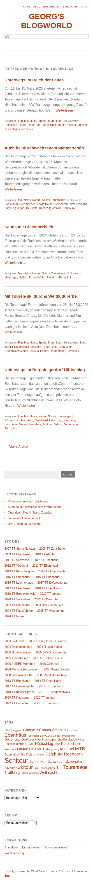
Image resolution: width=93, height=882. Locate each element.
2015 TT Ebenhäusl (17, 577)
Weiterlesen (66, 110)
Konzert (67, 743)
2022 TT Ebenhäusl (17, 605)
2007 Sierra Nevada (57, 669)
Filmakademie (68, 735)
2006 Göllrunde (49, 663)
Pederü (44, 351)
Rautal (62, 125)
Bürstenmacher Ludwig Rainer (34, 204)
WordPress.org (14, 853)
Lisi (31, 749)
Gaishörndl (61, 204)
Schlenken (37, 761)
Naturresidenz (78, 204)
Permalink (27, 129)
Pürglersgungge (14, 208)
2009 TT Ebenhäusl (17, 554)
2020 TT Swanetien (17, 599)
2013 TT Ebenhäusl (45, 565)
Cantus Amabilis (52, 730)
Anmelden (11, 847)
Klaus (57, 744)
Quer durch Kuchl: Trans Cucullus (30, 512)
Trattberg (12, 772)
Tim (59, 768)
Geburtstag (13, 739)
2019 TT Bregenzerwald (20, 593)
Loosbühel (11, 424)
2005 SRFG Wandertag (50, 652)
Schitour (47, 424)
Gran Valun (65, 346)
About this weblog (46, 6)
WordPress (38, 871)
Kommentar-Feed (56, 847)
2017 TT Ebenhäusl (17, 588)
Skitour (71, 125)
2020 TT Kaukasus (17, 697)
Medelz (23, 277)
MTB (80, 748)
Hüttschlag (55, 420)
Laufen (22, 749)
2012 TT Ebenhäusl (46, 560)
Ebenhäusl (41, 420)
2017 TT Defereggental (52, 582)
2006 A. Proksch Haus (47, 658)
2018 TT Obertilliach (48, 588)
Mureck (23, 424)
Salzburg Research (64, 754)
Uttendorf (51, 277)
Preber (40, 754)
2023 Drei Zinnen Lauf (49, 605)
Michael (67, 749)
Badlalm (10, 204)
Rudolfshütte (36, 277)
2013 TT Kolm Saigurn (19, 571)
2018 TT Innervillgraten (20, 692)
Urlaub (24, 773)
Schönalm (73, 761)
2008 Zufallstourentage (52, 675)
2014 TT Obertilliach (51, 571)
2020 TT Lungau (50, 593)
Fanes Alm (34, 125)
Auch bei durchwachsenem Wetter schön (44, 148)
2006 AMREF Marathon (20, 663)
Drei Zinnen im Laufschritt (25, 524)
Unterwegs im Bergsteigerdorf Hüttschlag (45, 369)
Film (57, 735)
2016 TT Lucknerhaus (19, 582)
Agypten (17, 730)
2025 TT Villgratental (50, 610)
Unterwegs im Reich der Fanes (34, 80)
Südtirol (82, 125)
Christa (72, 730)
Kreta (78, 744)
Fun (20, 120)
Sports (42, 120)
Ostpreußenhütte (15, 754)
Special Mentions (75, 6)
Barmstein (30, 730)
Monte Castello (29, 351)
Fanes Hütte (49, 125)
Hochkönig (11, 744)
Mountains (30, 120)
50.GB (8, 730)
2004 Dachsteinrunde (18, 646)
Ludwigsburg (51, 749)
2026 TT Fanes (14, 616)
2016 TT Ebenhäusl (47, 577)
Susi (36, 768)
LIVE (38, 749)
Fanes (22, 125)
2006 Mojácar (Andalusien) (22, 669)
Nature (36, 200)
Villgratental (53, 208)
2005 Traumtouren (16, 658)
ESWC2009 (47, 735)
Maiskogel (11, 277)
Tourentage (55, 120)
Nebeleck (35, 424)
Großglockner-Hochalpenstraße (44, 739)
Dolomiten (11, 125)
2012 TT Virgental (16, 565)
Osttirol (31, 754)
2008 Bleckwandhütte (19, 675)
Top (7, 875)
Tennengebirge (47, 768)
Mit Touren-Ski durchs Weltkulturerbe (41, 296)
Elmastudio (79, 871)
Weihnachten (50, 772)
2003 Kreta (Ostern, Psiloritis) (48, 641)
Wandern (34, 773)
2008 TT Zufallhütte (52, 548)
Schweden (56, 761)
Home (26, 6)
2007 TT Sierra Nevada (20, 548)
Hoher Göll (26, 744)
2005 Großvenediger (18, 652)
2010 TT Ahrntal (45, 554)
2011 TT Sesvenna (17, 560)
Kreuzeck (69, 420)
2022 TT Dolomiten (46, 599)
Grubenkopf (12, 351)
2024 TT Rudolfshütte (19, 610)
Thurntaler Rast (35, 208)
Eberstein (33, 735)
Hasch (72, 739)
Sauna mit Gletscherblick (29, 226)
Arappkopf (27, 420)
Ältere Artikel (16, 446)
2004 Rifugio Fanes (49, 646)
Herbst (81, 739)
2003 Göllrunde (14, 641)
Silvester (11, 768)
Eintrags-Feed (31, 847)
